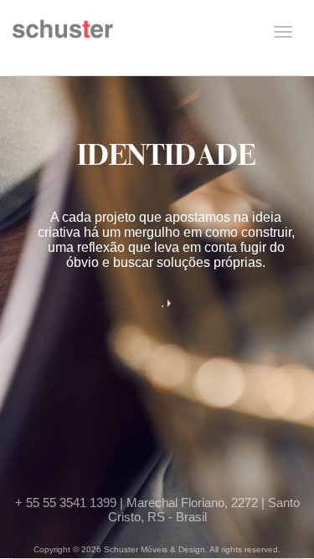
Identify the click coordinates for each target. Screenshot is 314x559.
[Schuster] (63, 35)
